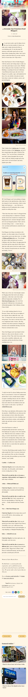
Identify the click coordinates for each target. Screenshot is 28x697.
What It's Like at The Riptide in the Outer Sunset (13, 686)
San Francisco (13, 583)
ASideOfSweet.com (7, 407)
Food (22, 583)
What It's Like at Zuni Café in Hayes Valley (14, 664)
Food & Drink (2, 651)
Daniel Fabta (23, 362)
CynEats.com (15, 148)
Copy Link (22, 596)
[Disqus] (14, 616)
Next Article (22, 636)
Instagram (17, 150)
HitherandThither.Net (9, 238)
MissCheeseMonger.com (8, 301)
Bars (2, 671)
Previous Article (7, 636)
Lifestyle (18, 583)
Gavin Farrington (23, 289)
